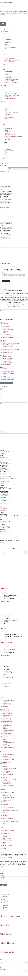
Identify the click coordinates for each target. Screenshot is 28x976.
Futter (4, 589)
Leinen (4, 803)
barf (3, 628)
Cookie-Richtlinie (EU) (8, 329)
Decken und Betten (7, 840)
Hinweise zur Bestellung (8, 344)
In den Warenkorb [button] (5, 202)
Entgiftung (5, 724)
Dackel (4, 680)
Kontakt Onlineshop (7, 356)
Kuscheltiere (6, 769)
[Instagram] (11, 537)
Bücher (4, 843)
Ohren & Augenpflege (8, 713)
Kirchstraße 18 (3, 508)
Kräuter (5, 610)
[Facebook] (1, 537)
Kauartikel (5, 605)
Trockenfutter (6, 604)
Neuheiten (5, 592)
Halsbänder (5, 804)
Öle (4, 612)
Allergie (4, 727)
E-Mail (1, 873)
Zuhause (2, 827)
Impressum (5, 323)
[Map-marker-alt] (20, 537)
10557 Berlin (3, 510)
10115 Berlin (3, 453)
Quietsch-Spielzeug (7, 772)
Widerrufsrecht (6, 326)
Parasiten (5, 731)
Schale (4, 664)
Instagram (5, 368)
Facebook (5, 370)
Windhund (5, 681)
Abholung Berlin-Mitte (8, 629)
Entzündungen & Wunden (9, 735)
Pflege (1, 697)
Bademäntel (5, 661)
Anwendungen (3, 722)
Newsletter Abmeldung (8, 373)
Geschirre (5, 806)
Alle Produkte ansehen (8, 590)
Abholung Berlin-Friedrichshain (10, 631)
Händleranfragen (7, 359)
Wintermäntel (6, 656)
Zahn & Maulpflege (7, 715)
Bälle (4, 765)
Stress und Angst (7, 733)
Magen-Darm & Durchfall (9, 730)
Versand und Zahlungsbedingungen (11, 343)
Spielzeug (2, 751)
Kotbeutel (5, 812)
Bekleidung (6, 643)
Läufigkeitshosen (6, 663)
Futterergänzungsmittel (8, 609)
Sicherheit (5, 809)
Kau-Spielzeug (6, 771)
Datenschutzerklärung (8, 328)
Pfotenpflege (6, 710)
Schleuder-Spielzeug (8, 774)
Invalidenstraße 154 (5, 451)
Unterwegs (2, 789)
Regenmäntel (6, 658)
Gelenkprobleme (7, 725)
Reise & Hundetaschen (8, 807)
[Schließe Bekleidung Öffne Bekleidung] (4, 66)
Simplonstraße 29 (4, 481)
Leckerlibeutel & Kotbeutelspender (11, 810)
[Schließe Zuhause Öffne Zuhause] (4, 144)
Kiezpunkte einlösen (7, 346)
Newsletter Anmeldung (8, 371)
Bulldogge (5, 678)
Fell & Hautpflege (7, 712)
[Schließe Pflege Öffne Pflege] (4, 87)
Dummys (5, 766)
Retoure (4, 341)
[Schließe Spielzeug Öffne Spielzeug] (4, 103)
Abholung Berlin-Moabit (8, 633)
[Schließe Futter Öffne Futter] (4, 34)
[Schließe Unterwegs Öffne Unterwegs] (4, 124)
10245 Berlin (3, 483)
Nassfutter (5, 602)
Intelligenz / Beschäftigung (9, 768)
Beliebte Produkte (7, 593)
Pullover (5, 660)
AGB (4, 325)
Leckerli (5, 607)
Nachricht (2, 877)
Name (1, 869)
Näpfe (4, 842)
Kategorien (5, 601)
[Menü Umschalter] (1, 28)
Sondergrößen (7, 677)
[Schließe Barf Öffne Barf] (4, 53)
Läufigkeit (5, 728)
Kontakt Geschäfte (7, 358)
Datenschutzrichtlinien (21, 275)
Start (1, 163)
